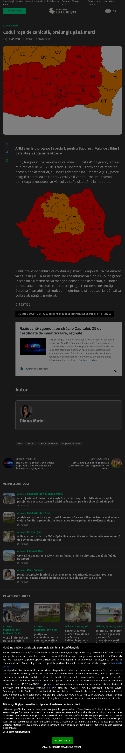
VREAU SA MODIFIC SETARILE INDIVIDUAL (61, 747)
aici (48, 687)
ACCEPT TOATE (62, 740)
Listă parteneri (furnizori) (16, 731)
